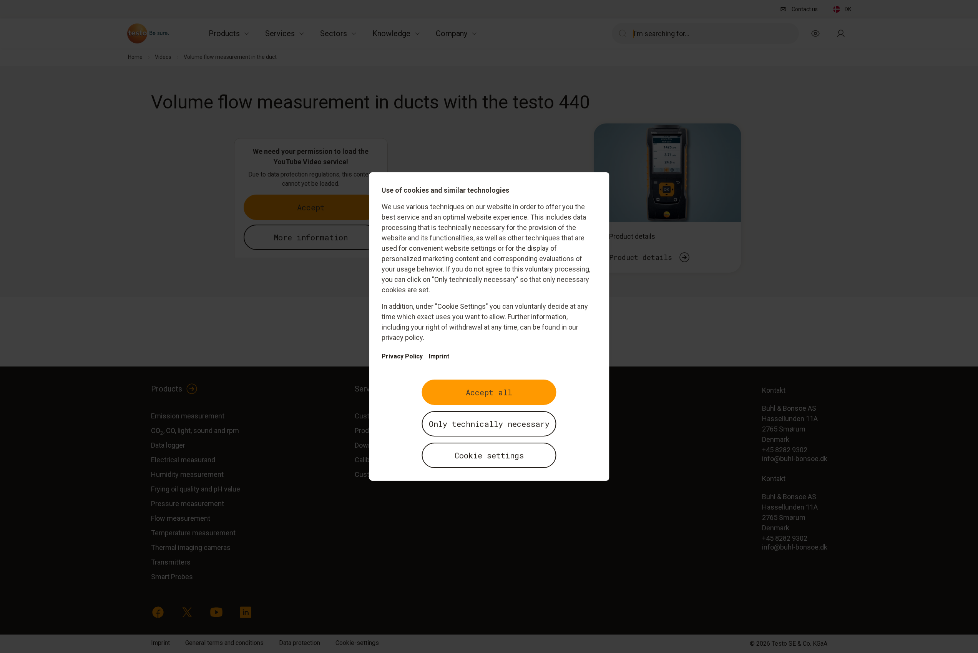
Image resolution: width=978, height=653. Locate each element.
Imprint (439, 356)
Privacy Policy (402, 356)
